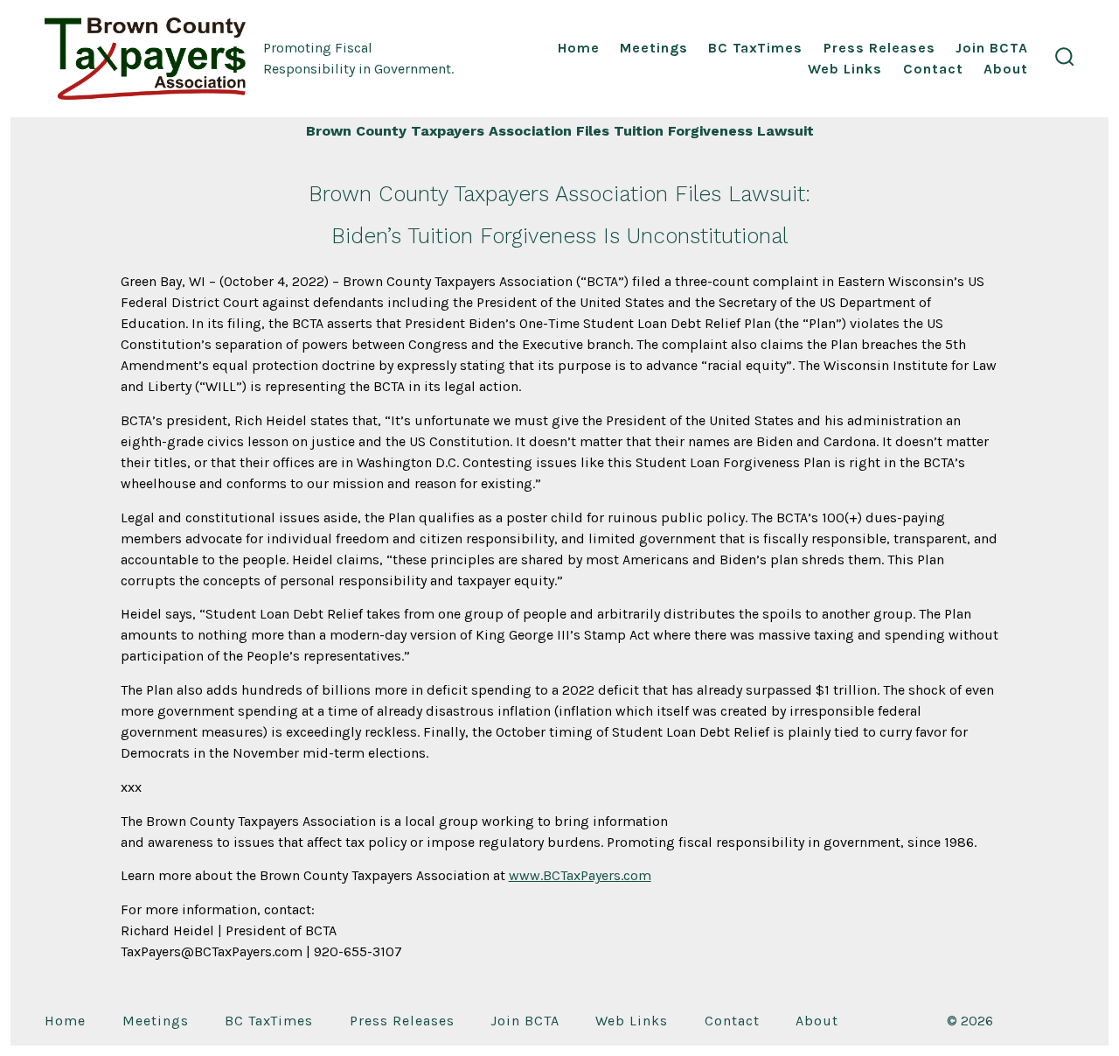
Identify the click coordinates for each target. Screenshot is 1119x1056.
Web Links (845, 68)
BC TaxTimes (755, 47)
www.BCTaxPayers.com (580, 875)
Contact (933, 68)
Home (579, 47)
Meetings (654, 47)
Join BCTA (992, 47)
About (1005, 68)
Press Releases (879, 47)
